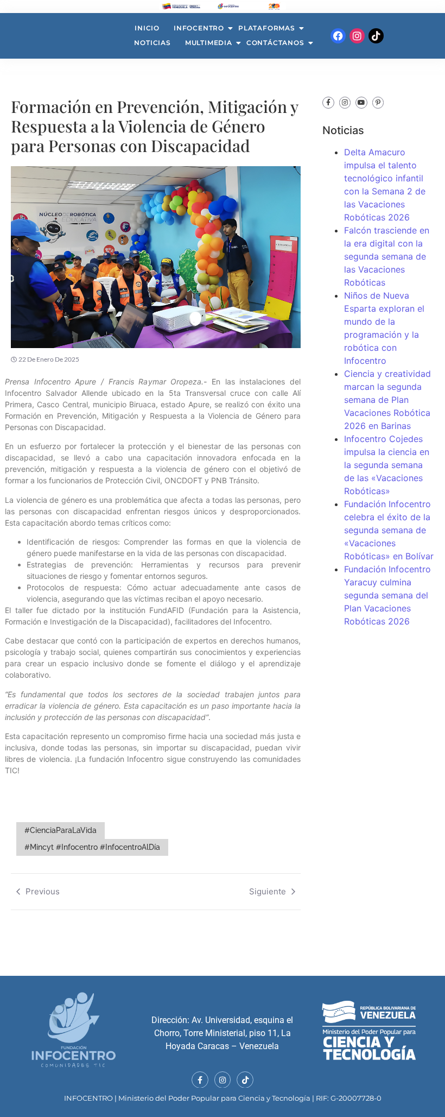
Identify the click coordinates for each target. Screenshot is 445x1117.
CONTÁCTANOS (275, 43)
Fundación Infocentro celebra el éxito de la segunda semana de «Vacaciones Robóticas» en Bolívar (389, 529)
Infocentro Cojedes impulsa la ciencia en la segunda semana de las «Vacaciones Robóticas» (386, 464)
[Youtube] (361, 103)
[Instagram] (357, 35)
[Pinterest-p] (378, 103)
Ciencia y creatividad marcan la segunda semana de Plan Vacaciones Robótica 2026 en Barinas (387, 399)
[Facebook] (338, 35)
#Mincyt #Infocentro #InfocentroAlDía (92, 847)
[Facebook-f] (328, 103)
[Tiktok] (376, 35)
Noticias (152, 43)
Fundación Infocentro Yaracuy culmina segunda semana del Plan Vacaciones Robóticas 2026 (387, 595)
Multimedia (208, 43)
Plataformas (266, 28)
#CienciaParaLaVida (60, 830)
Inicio (147, 28)
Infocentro (199, 28)
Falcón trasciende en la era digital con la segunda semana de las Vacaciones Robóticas (386, 256)
